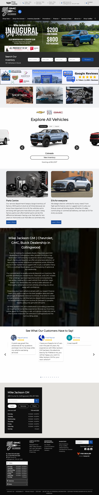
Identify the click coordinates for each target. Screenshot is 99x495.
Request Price (33, 444)
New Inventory (63, 444)
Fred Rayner (50, 338)
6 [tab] (50, 377)
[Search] (91, 442)
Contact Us (10, 491)
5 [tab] (48, 377)
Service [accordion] (11, 481)
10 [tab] (58, 377)
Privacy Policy (29, 491)
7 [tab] (52, 377)
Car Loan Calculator (35, 448)
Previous (2, 36)
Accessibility (20, 491)
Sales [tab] (12, 406)
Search (88, 59)
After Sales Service (35, 446)
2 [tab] (42, 377)
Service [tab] (23, 406)
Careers (46, 450)
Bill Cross (76, 338)
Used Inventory (63, 447)
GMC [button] (50, 126)
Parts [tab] (34, 406)
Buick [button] (57, 126)
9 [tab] (56, 377)
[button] (20, 12)
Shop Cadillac (63, 446)
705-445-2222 (35, 410)
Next (96, 36)
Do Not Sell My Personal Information (55, 491)
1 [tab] (40, 377)
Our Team (47, 444)
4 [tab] (46, 377)
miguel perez (22, 338)
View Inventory (49, 157)
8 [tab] (54, 377)
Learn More (11, 222)
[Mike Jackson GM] (9, 11)
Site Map (38, 491)
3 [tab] (44, 377)
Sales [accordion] (10, 463)
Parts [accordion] (10, 484)
